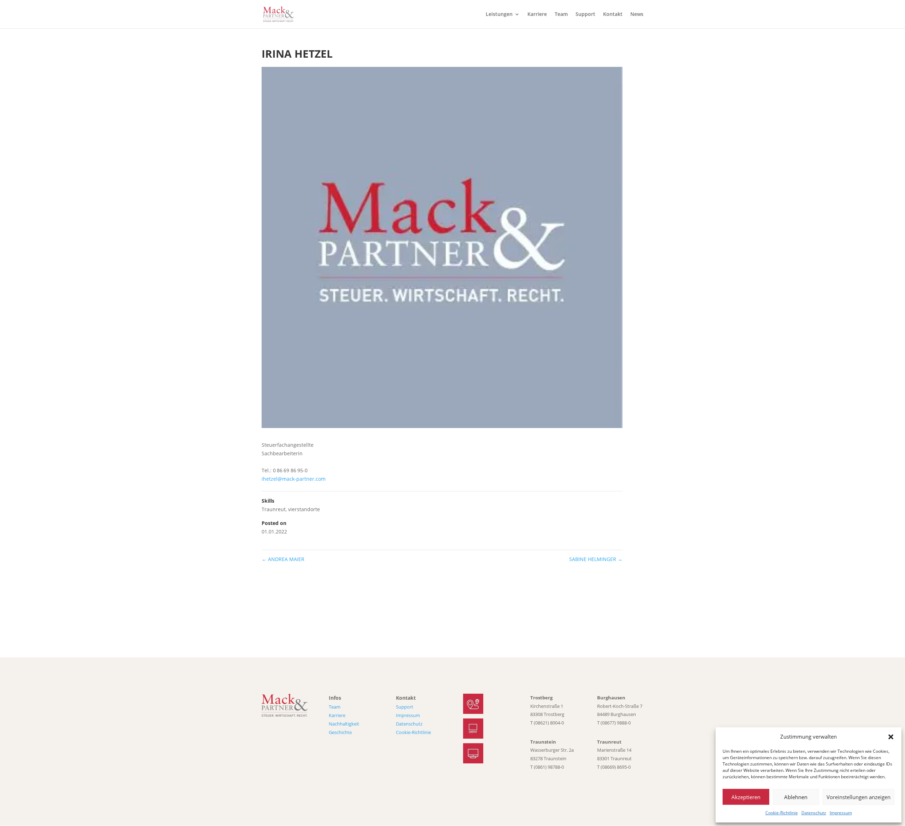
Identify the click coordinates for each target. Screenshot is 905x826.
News (636, 14)
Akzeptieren (745, 797)
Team (561, 14)
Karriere (537, 14)
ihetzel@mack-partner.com (294, 478)
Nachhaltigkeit (344, 724)
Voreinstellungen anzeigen (859, 797)
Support (585, 14)
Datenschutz (813, 813)
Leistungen (499, 14)
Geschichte (340, 732)
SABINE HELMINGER (596, 559)
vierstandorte (304, 509)
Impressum (841, 813)
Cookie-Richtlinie (781, 813)
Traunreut (274, 509)
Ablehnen (795, 797)
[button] (890, 736)
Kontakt (613, 14)
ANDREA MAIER (283, 559)
